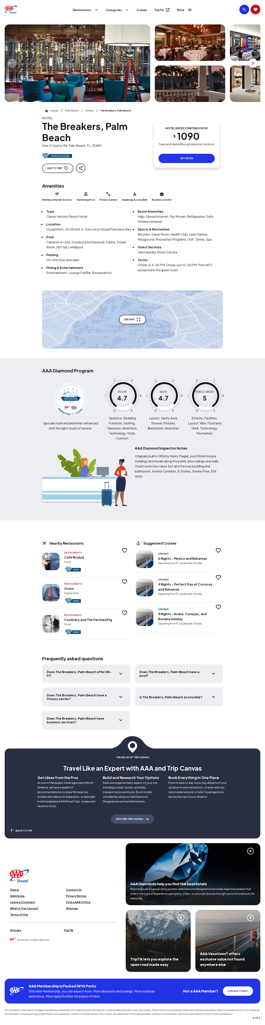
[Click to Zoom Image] (77, 63)
